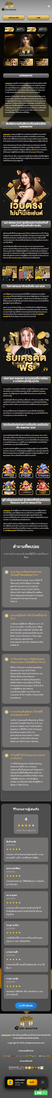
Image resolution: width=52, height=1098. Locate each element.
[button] (49, 6)
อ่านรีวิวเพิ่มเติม (26, 1005)
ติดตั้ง (32, 1082)
